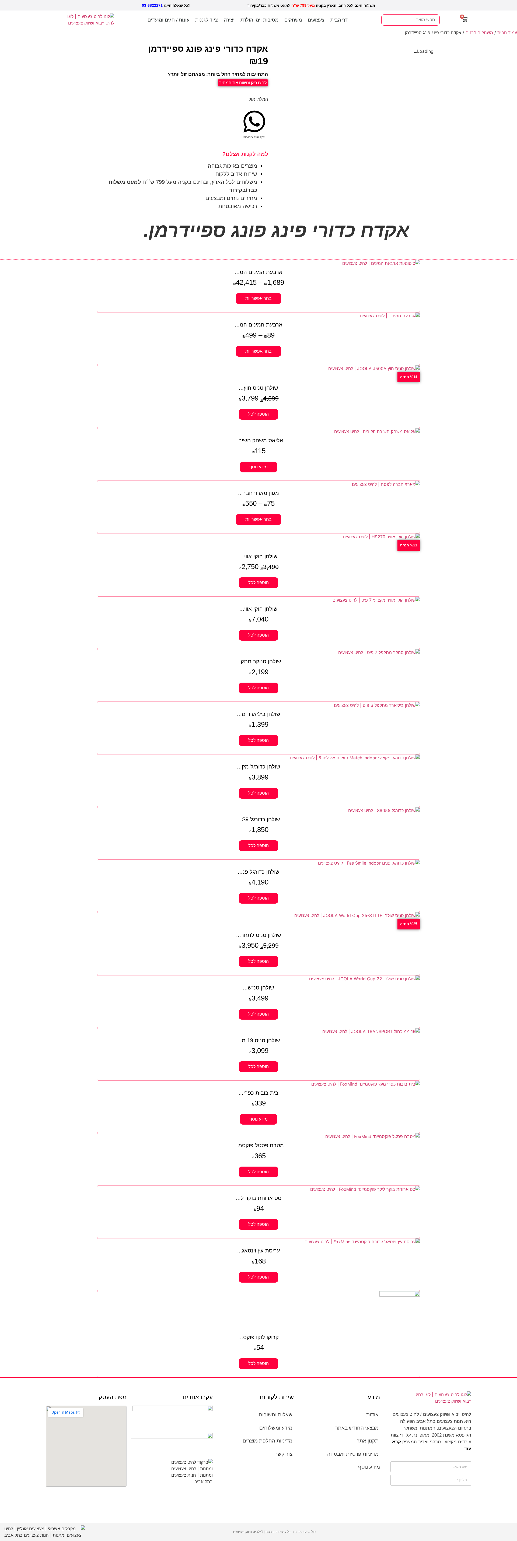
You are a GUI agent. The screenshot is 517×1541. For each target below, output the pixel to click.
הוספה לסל (258, 414)
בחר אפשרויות (258, 298)
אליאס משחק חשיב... (258, 440)
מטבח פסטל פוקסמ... (258, 1145)
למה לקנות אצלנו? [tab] (245, 154)
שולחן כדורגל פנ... (259, 872)
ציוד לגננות (206, 20)
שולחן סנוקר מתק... (258, 661)
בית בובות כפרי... (258, 1093)
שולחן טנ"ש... (258, 988)
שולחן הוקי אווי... (258, 556)
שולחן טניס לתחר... (258, 935)
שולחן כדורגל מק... (258, 767)
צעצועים (316, 20)
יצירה (229, 20)
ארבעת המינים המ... (258, 272)
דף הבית (339, 20)
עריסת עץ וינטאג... (258, 1251)
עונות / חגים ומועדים (168, 20)
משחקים (293, 20)
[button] (254, 124)
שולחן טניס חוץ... (258, 388)
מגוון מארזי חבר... (258, 493)
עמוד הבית (507, 32)
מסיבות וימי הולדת (259, 20)
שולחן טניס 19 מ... (258, 1040)
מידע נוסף (258, 467)
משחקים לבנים (479, 32)
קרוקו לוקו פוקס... (258, 1337)
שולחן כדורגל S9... (258, 819)
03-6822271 (152, 5)
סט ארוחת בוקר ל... (258, 1198)
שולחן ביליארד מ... (258, 714)
